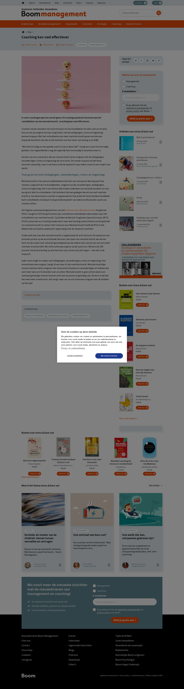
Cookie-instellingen (75, 355)
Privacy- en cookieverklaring (73, 348)
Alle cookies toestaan (109, 356)
